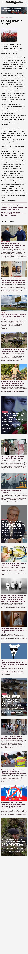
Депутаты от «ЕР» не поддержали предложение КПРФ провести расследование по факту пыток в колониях (13, 213)
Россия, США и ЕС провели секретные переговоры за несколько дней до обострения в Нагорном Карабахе (12, 699)
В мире (4, 694)
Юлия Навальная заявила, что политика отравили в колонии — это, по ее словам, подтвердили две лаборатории (13, 416)
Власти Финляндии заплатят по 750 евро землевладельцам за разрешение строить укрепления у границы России (13, 842)
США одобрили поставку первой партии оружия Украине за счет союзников (14, 350)
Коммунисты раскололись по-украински (12, 205)
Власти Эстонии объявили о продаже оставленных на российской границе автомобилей (13, 316)
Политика (14, 4)
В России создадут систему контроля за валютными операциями (13, 564)
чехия (2, 768)
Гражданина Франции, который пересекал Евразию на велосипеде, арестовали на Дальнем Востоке (12, 383)
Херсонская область (5, 241)
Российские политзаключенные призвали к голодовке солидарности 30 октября (14, 630)
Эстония (3, 312)
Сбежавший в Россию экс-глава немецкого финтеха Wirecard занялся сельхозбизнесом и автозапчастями (13, 280)
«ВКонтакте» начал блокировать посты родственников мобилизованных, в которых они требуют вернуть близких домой (14, 663)
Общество (5, 519)
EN (26, 4)
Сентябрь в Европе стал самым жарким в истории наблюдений (11, 737)
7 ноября (3, 17)
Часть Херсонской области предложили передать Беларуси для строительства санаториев (13, 245)
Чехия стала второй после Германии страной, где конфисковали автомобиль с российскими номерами (13, 772)
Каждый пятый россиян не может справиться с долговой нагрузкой (12, 457)
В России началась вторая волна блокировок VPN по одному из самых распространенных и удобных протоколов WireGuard (13, 805)
